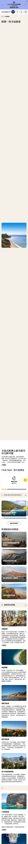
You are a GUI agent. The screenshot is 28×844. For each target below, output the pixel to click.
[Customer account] (17, 12)
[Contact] (21, 12)
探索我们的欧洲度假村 (11, 495)
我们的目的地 (8, 605)
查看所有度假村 (14, 523)
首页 (2, 16)
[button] (14, 540)
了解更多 (3, 465)
